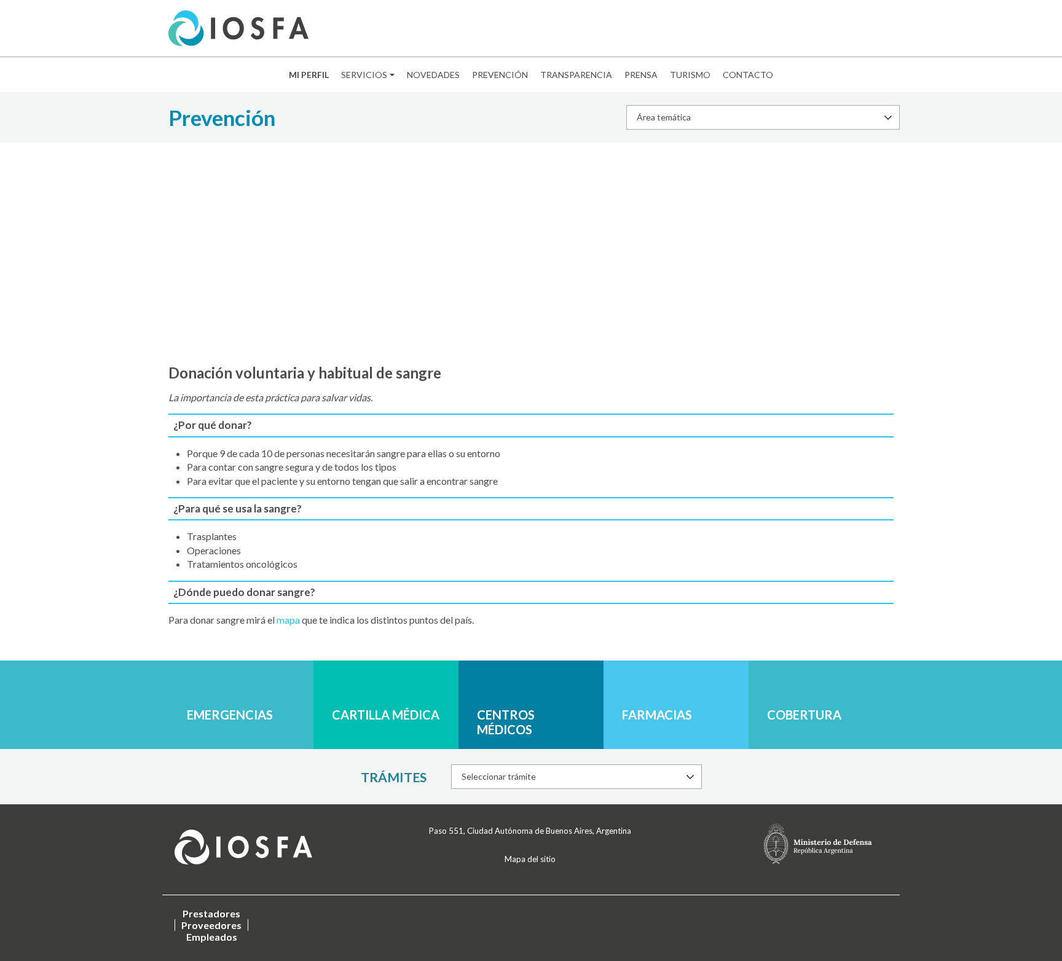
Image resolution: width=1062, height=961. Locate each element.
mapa (289, 620)
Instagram (865, 28)
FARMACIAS (657, 714)
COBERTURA (804, 714)
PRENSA (641, 74)
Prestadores (211, 913)
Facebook (827, 28)
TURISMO (690, 74)
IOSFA (243, 847)
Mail (808, 28)
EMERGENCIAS (230, 714)
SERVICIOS (364, 74)
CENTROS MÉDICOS (506, 722)
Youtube (884, 28)
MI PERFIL (309, 74)
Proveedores (211, 925)
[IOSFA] (238, 28)
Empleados (211, 937)
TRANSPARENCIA (576, 74)
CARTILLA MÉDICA (385, 714)
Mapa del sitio (530, 859)
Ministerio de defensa (817, 844)
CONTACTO (748, 74)
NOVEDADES (433, 74)
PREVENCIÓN (500, 74)
